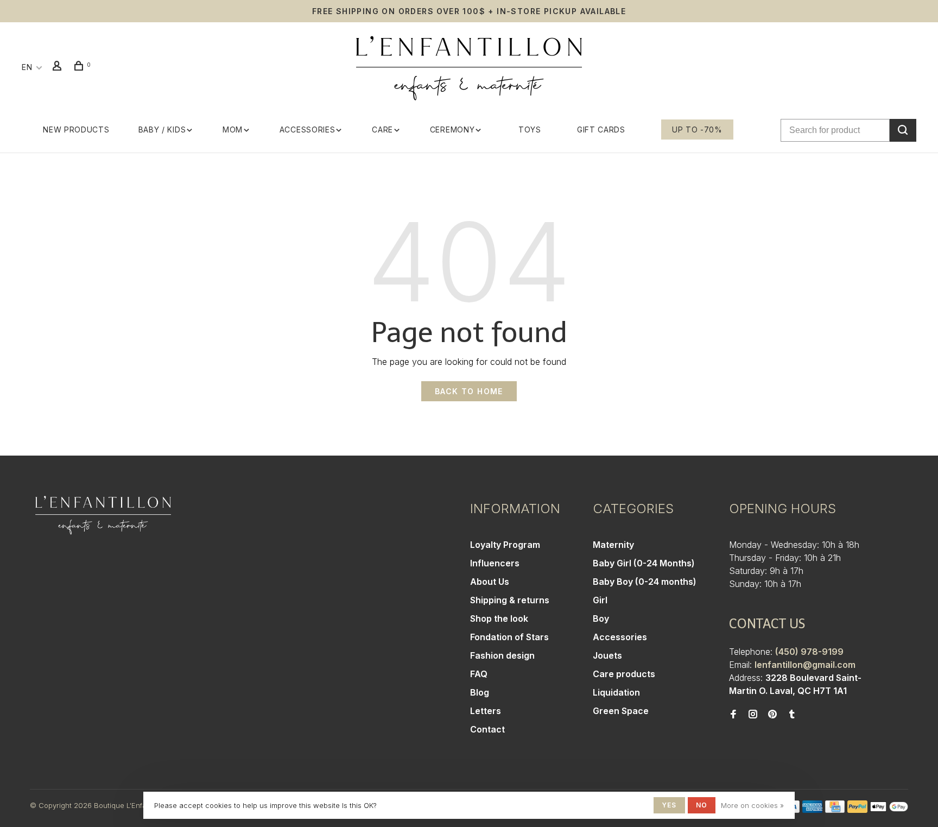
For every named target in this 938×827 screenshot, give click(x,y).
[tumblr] (792, 714)
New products (76, 129)
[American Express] (812, 809)
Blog (479, 692)
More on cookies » (752, 805)
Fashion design (502, 655)
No (701, 805)
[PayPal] (857, 809)
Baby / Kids (162, 129)
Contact (487, 729)
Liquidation (616, 692)
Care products (624, 673)
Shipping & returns (509, 600)
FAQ (478, 673)
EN (27, 67)
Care (382, 129)
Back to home (469, 391)
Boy (601, 618)
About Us (489, 581)
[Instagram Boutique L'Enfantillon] (753, 714)
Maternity (613, 544)
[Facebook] (733, 714)
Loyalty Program (505, 544)
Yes (669, 805)
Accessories (307, 129)
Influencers (494, 563)
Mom (233, 129)
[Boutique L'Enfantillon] (103, 515)
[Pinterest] (772, 714)
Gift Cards (601, 129)
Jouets (607, 655)
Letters (485, 710)
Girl (600, 600)
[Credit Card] (835, 809)
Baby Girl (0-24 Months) (644, 563)
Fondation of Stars (509, 637)
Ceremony (452, 129)
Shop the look (499, 618)
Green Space (621, 710)
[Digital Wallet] (889, 809)
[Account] (58, 67)
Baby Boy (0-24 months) (644, 581)
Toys (529, 129)
